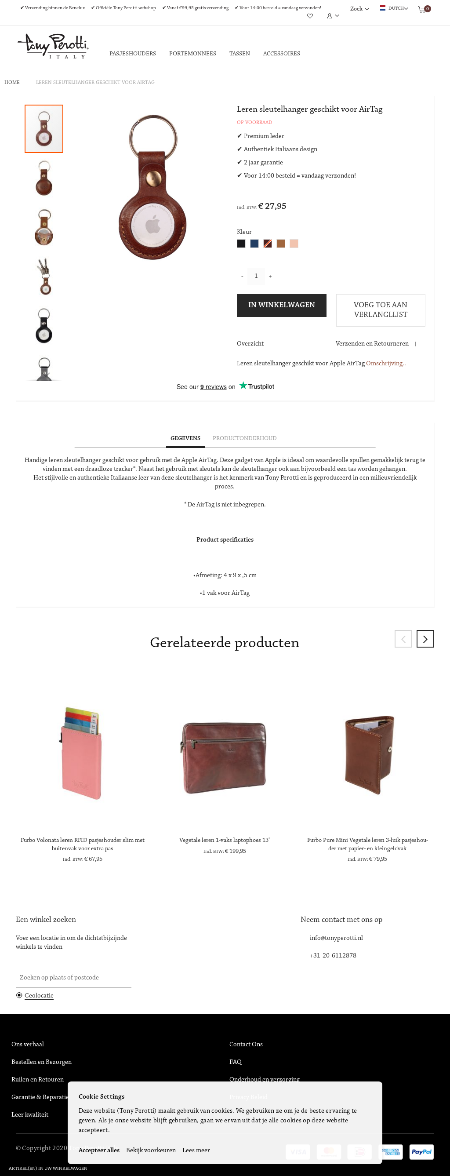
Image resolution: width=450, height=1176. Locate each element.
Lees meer (196, 1150)
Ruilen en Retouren (37, 1080)
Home (12, 82)
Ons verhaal (27, 1044)
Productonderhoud (245, 439)
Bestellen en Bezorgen (41, 1062)
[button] (44, 177)
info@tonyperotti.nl (336, 938)
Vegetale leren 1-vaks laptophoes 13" (225, 840)
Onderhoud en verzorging (264, 1080)
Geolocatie (39, 996)
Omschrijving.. (386, 363)
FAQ (235, 1062)
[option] (241, 243)
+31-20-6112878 (333, 956)
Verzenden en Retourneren (372, 344)
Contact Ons (246, 1044)
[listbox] (270, 244)
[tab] (185, 439)
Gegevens (185, 439)
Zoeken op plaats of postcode (59, 978)
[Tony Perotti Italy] (53, 46)
